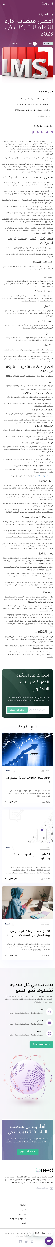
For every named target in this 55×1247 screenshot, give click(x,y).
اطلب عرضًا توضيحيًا (41, 1045)
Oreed (29, 44)
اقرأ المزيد (12, 802)
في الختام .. (43, 116)
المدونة (23, 1210)
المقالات (22, 1214)
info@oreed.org (42, 1188)
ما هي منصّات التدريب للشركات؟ (34, 99)
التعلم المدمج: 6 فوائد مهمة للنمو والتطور (28, 856)
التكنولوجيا (48, 44)
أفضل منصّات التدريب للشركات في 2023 (31, 110)
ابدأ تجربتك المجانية (17, 710)
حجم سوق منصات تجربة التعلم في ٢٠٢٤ (28, 780)
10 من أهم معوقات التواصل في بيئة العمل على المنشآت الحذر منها (28, 933)
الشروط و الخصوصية (18, 1219)
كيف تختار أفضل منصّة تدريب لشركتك (32, 105)
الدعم (24, 1223)
